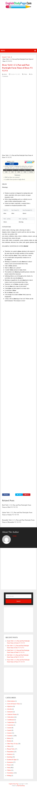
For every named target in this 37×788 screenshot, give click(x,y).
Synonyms (10, 762)
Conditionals (10, 719)
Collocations (10, 717)
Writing (9, 775)
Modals (9, 741)
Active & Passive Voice (13, 703)
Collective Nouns (12, 714)
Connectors (10, 725)
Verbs (25, 74)
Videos (9, 770)
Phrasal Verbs (10, 749)
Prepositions (10, 751)
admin (5, 74)
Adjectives (10, 706)
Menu (3, 50)
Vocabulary (10, 773)
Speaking (9, 757)
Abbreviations (11, 701)
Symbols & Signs (12, 759)
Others (9, 746)
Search (18, 601)
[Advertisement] (18, 29)
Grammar (9, 735)
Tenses (9, 765)
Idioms (9, 738)
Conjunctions (10, 722)
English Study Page (13, 783)
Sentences (9, 754)
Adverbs (9, 709)
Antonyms (10, 711)
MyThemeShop (21, 785)
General (9, 727)
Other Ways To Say (12, 743)
